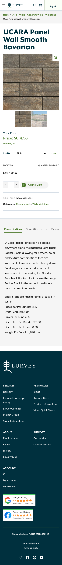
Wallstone (50, 15)
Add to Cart (35, 185)
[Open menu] (4, 5)
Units (6, 153)
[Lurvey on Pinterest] (34, 557)
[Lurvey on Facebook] (27, 557)
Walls (22, 15)
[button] (55, 57)
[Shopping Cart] (40, 5)
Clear (54, 153)
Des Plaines (10, 172)
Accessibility (31, 548)
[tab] (13, 230)
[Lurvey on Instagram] (20, 557)
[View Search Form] (34, 5)
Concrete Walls (35, 15)
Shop (14, 15)
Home (6, 15)
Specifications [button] (36, 229)
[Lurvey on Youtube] (41, 557)
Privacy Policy (31, 543)
